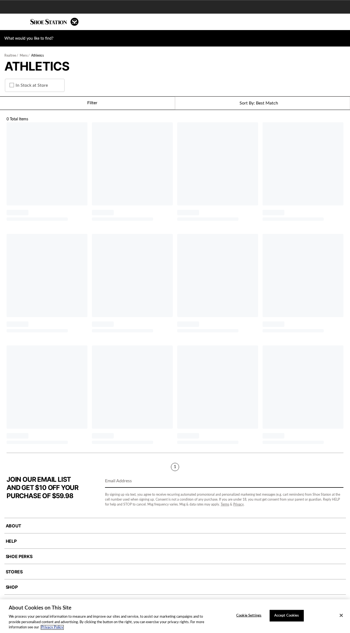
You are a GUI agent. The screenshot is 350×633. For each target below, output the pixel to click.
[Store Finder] (21, 22)
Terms (225, 504)
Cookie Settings (248, 615)
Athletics (37, 55)
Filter (92, 103)
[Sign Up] (337, 481)
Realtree (10, 55)
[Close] (341, 615)
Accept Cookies (286, 615)
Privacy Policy (52, 627)
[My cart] (343, 22)
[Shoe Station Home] (54, 22)
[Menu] (8, 22)
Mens (24, 55)
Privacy (238, 504)
